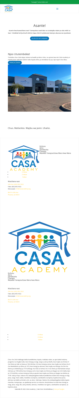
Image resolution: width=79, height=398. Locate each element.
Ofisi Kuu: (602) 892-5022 (16, 184)
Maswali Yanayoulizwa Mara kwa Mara (55, 153)
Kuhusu (43, 146)
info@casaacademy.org (23, 189)
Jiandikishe (44, 150)
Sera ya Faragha (59, 389)
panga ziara (15, 63)
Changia (43, 151)
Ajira (41, 148)
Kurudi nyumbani (39, 38)
